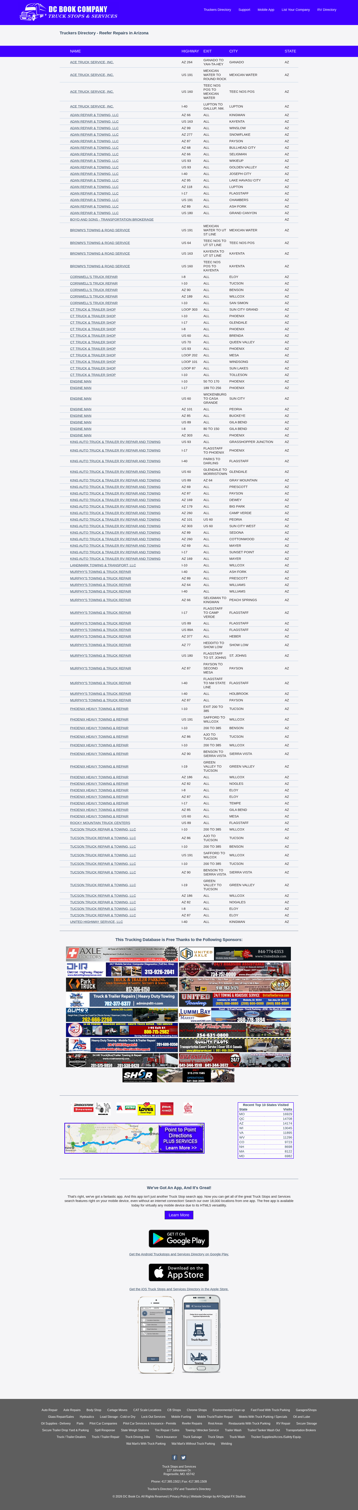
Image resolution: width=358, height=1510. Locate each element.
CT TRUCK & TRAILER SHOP (93, 309)
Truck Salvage (192, 1437)
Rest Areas (215, 1423)
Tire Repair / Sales (167, 1430)
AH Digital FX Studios (231, 1496)
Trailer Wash (233, 1430)
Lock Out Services (153, 1416)
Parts (80, 1423)
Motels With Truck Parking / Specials (263, 1416)
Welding (226, 1443)
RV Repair (283, 1423)
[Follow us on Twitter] (183, 1459)
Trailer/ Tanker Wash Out (263, 1430)
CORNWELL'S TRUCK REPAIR (94, 277)
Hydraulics (87, 1416)
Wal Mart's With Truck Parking (146, 1443)
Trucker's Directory (159, 1489)
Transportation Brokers (301, 1430)
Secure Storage (306, 1423)
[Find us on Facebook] (174, 1459)
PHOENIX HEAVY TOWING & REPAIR (99, 709)
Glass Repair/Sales (61, 1416)
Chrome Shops (197, 1410)
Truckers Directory (217, 10)
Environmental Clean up (229, 1410)
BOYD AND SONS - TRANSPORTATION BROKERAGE (112, 219)
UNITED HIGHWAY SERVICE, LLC (96, 922)
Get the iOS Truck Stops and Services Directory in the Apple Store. (179, 1289)
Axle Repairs (72, 1410)
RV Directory (326, 10)
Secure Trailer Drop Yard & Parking (65, 1430)
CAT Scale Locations (147, 1410)
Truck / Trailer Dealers (71, 1437)
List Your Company (296, 10)
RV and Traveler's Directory (192, 1489)
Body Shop (94, 1410)
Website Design (201, 1496)
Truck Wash (237, 1437)
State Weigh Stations (135, 1430)
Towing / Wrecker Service (202, 1430)
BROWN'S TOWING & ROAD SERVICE (100, 230)
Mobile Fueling (181, 1416)
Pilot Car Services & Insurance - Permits (149, 1423)
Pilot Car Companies (103, 1423)
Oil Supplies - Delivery (56, 1423)
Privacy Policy (179, 1496)
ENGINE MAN (80, 381)
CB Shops (174, 1410)
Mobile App (266, 10)
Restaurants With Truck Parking (249, 1423)
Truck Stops (216, 1437)
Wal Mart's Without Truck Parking (193, 1443)
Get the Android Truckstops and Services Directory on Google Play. (179, 1254)
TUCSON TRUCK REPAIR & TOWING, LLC (103, 829)
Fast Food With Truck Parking (270, 1410)
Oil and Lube (301, 1416)
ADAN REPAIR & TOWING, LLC (94, 115)
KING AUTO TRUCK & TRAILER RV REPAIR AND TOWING (115, 442)
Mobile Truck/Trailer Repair (215, 1416)
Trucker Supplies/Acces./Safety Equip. (276, 1437)
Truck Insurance (166, 1437)
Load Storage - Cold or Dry (117, 1416)
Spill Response (105, 1430)
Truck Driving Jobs (137, 1437)
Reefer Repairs (192, 1423)
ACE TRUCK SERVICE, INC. (92, 62)
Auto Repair (49, 1410)
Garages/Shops (306, 1410)
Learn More (179, 1215)
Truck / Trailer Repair (105, 1437)
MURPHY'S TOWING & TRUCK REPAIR (100, 572)
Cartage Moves (117, 1410)
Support (244, 10)
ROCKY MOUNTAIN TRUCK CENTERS (100, 823)
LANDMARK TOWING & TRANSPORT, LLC (103, 565)
